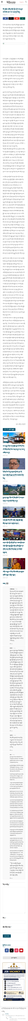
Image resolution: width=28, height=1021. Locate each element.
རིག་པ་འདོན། (6, 884)
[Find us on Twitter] (12, 950)
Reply (12, 643)
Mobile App (6, 467)
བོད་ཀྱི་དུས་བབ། (5, 15)
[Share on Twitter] (11, 18)
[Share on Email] (17, 18)
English (22, 2)
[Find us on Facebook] (7, 950)
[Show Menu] (2, 2)
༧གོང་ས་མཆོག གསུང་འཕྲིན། (7, 567)
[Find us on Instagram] (16, 950)
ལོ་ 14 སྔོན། (16, 589)
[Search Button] (26, 2)
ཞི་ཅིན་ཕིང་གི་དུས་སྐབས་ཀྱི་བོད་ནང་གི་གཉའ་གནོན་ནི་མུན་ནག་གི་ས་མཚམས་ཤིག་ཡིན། (13, 475)
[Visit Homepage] (11, 2)
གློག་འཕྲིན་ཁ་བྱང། (7, 927)
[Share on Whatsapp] (22, 18)
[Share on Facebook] (5, 18)
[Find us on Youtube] (21, 950)
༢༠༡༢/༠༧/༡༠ (12, 15)
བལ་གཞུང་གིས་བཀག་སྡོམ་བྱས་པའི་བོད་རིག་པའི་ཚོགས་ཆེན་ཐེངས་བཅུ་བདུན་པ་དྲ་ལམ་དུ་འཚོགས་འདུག (14, 449)
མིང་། (4, 918)
